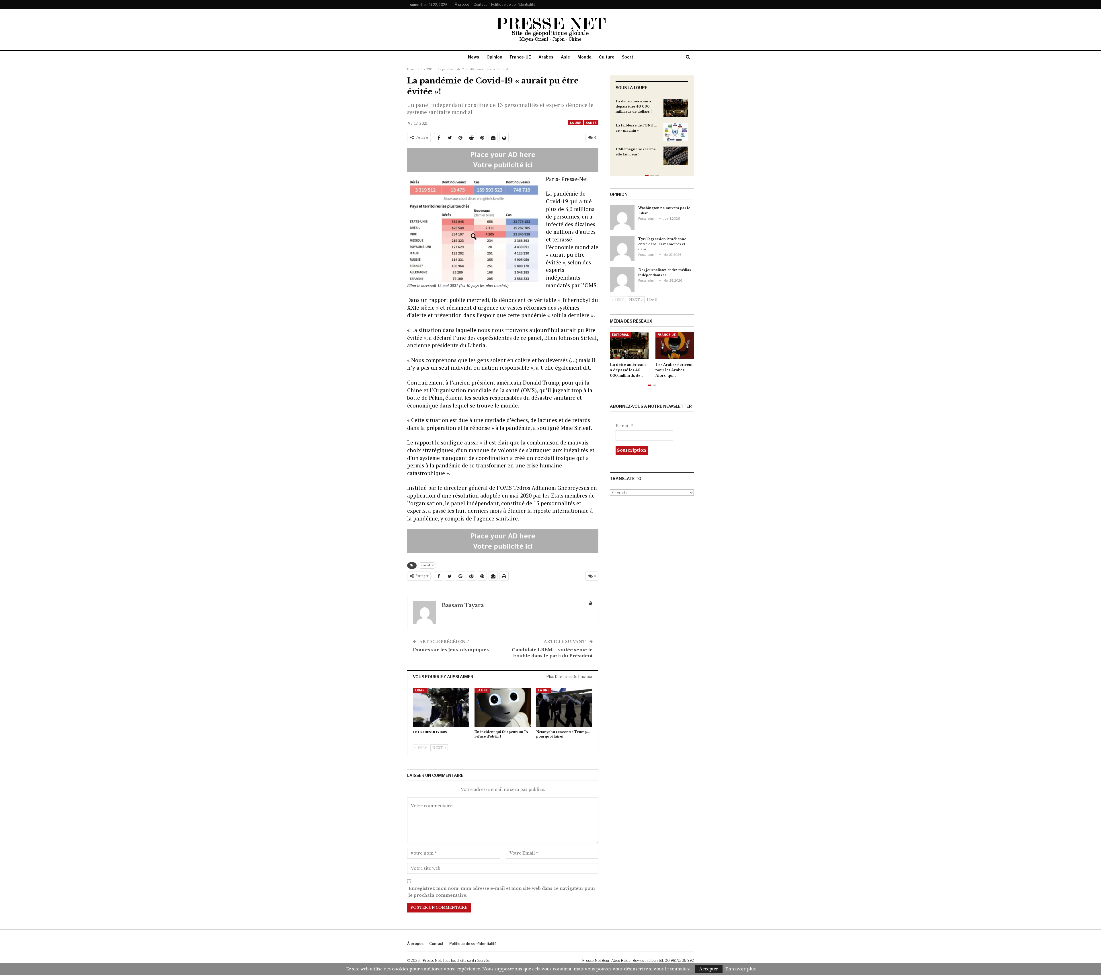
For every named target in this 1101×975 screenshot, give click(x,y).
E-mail (624, 425)
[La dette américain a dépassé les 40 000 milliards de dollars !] (675, 108)
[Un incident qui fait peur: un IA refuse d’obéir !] (503, 707)
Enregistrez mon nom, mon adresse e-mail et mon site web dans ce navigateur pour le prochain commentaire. (502, 892)
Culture (606, 56)
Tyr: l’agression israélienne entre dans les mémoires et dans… (662, 244)
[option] (652, 135)
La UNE (575, 122)
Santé (591, 122)
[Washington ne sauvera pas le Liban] (622, 217)
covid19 (427, 565)
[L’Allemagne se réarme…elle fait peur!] (675, 156)
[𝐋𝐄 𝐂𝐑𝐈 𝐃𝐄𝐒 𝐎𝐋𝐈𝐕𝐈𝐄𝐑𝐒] (441, 707)
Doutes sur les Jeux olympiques (451, 649)
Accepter (708, 969)
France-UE (520, 56)
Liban (420, 690)
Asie (565, 56)
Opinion (494, 56)
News (473, 56)
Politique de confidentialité (513, 4)
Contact (480, 4)
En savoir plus (740, 969)
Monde (584, 56)
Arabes (545, 56)
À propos (462, 4)
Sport (627, 56)
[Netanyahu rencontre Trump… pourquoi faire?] (564, 707)
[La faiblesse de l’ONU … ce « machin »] (675, 132)
